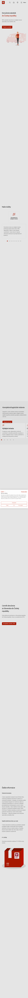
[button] (3, 492)
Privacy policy (24, 491)
